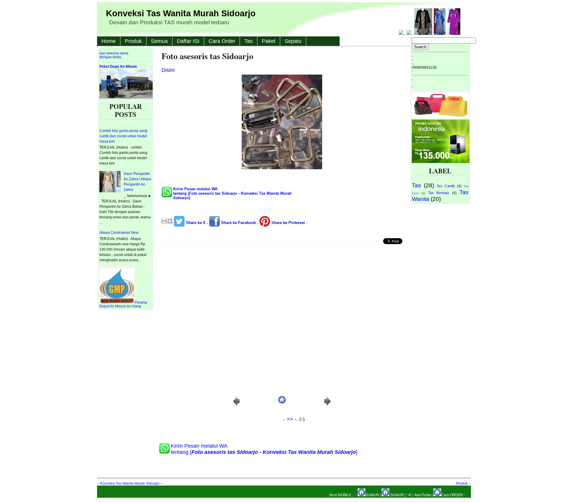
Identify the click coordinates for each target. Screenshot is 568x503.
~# (408, 495)
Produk (133, 41)
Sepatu (293, 41)
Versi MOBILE (340, 495)
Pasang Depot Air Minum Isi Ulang (123, 304)
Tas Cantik (446, 186)
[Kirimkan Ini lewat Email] (164, 221)
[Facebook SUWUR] (402, 33)
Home (108, 41)
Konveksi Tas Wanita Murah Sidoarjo (181, 13)
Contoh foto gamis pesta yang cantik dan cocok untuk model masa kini (123, 136)
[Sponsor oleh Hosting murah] (440, 162)
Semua (159, 41)
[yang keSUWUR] (440, 117)
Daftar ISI (188, 41)
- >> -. (280, 419)
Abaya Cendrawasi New (118, 232)
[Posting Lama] (327, 405)
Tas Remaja (438, 193)
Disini (168, 70)
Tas (248, 41)
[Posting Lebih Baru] (236, 405)
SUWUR (372, 495)
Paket (268, 41)
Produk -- (463, 483)
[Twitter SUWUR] (410, 33)
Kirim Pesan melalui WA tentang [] (232, 193)
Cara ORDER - (453, 495)
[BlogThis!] (170, 221)
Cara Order (222, 41)
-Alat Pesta (422, 495)
